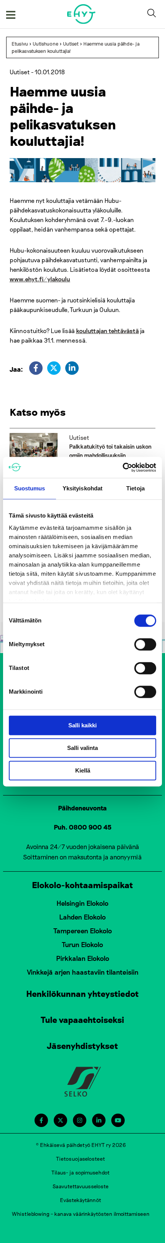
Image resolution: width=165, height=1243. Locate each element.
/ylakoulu (56, 279)
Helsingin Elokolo (82, 903)
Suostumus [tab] (29, 488)
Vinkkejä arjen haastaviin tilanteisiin (83, 972)
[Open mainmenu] (10, 14)
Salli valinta (82, 748)
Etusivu (20, 44)
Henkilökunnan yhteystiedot (82, 993)
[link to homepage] (81, 14)
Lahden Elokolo (82, 917)
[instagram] (79, 1120)
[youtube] (118, 1120)
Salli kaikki (82, 725)
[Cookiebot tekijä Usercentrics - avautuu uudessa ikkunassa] (122, 467)
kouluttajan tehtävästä (107, 330)
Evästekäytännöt (80, 1200)
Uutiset (71, 44)
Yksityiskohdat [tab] (82, 488)
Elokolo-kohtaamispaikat (82, 885)
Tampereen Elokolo (82, 930)
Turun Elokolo (82, 944)
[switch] (145, 644)
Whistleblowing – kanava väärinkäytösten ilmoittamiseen (81, 1213)
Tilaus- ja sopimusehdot (80, 1172)
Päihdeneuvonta (82, 808)
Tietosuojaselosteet (80, 1158)
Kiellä (82, 770)
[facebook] (36, 368)
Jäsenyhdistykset (82, 1045)
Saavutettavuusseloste (81, 1186)
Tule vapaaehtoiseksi (82, 1019)
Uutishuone (45, 44)
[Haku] (153, 14)
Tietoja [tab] (135, 488)
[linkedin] (72, 368)
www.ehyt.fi (26, 279)
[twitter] (54, 368)
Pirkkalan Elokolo (82, 958)
